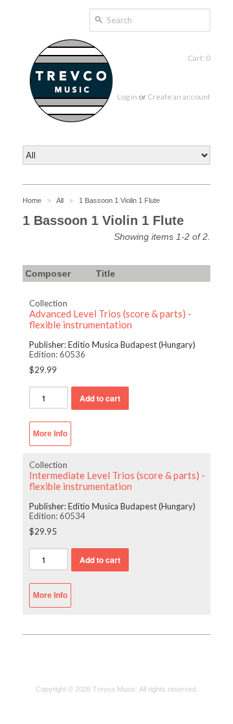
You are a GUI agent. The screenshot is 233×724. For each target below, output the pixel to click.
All (59, 200)
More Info (50, 433)
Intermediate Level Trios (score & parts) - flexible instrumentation (117, 481)
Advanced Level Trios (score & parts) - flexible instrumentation (110, 319)
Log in (127, 96)
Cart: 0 (199, 58)
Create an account (179, 96)
